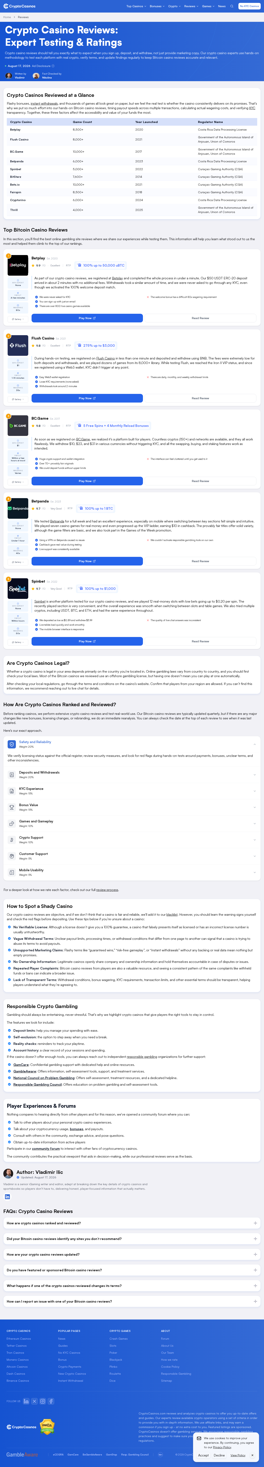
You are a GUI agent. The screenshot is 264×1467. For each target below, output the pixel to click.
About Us (167, 1345)
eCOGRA (58, 1454)
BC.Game (83, 439)
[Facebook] (51, 1401)
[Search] (232, 6)
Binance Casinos (18, 1380)
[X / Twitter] (34, 1401)
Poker (113, 1352)
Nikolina (47, 77)
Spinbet (40, 601)
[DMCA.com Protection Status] (47, 1427)
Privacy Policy (222, 1447)
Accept (203, 1455)
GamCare (73, 1454)
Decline (219, 1455)
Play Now (85, 318)
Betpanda (57, 521)
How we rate (169, 1359)
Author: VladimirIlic (39, 1172)
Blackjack (116, 1359)
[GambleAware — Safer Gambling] (25, 1454)
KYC (252, 108)
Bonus (62, 1359)
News (61, 1338)
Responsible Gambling (176, 1373)
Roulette (115, 1373)
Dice (113, 1380)
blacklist (172, 914)
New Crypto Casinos (72, 1373)
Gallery (18, 319)
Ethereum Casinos (19, 1338)
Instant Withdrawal (70, 1380)
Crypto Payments (69, 1366)
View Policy (238, 1455)
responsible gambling (142, 1057)
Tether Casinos (17, 1345)
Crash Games (119, 1338)
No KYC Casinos (249, 6)
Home (7, 17)
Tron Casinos (15, 1352)
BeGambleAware (92, 1454)
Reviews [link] (23, 17)
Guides (63, 1345)
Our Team (167, 1352)
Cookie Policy (170, 1366)
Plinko (113, 1366)
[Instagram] (42, 1401)
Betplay (117, 278)
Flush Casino (105, 358)
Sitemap (166, 1380)
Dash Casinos (16, 1373)
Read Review (200, 318)
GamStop (111, 1454)
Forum (165, 1338)
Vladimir (20, 77)
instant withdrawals (44, 103)
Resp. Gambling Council (134, 1454)
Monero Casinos (18, 1359)
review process (107, 890)
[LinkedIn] (26, 1401)
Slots (113, 1345)
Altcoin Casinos (17, 1366)
